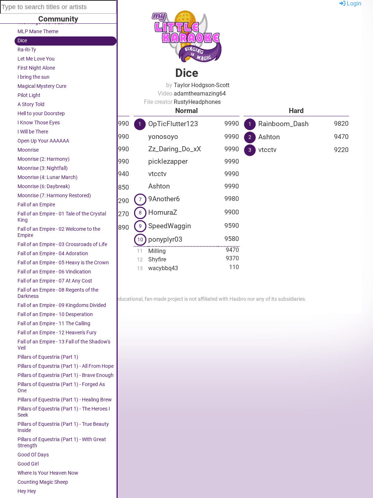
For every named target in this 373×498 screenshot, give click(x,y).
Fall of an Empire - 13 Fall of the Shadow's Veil (63, 345)
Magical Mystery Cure (41, 86)
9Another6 (164, 199)
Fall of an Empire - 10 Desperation (55, 314)
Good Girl (28, 464)
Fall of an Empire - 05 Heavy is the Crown (63, 263)
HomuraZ (162, 212)
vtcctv (157, 174)
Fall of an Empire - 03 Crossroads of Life (62, 244)
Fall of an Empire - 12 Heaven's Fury (57, 333)
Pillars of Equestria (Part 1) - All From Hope (65, 366)
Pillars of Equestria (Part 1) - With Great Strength (61, 442)
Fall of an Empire (36, 205)
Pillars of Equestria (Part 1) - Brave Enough (65, 375)
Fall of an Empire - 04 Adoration (52, 253)
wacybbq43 (163, 268)
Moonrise (28, 150)
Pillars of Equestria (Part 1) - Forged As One (61, 387)
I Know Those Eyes (38, 123)
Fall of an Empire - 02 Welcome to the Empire (58, 232)
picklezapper (168, 161)
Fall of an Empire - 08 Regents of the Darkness (57, 293)
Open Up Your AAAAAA (43, 141)
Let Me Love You (36, 59)
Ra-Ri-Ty (26, 50)
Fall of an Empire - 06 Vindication (54, 272)
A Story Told (30, 104)
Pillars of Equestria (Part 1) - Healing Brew (64, 400)
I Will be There (32, 132)
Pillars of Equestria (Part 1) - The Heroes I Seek (63, 412)
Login (353, 3)
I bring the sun (33, 77)
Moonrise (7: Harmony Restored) (54, 195)
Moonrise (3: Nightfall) (42, 168)
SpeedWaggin (169, 226)
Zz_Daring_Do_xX (174, 149)
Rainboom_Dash (283, 124)
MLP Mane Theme (37, 31)
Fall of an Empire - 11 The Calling (53, 323)
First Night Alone (36, 68)
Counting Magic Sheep (42, 482)
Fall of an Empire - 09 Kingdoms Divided (61, 305)
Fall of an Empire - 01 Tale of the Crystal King (61, 217)
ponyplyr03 (165, 239)
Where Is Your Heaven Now (47, 473)
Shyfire (157, 259)
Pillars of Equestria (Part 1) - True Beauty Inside (63, 427)
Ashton (159, 186)
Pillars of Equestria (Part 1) (47, 357)
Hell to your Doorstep (41, 113)
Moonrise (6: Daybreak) (43, 186)
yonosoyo (163, 136)
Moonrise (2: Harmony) (43, 159)
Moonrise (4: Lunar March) (47, 177)
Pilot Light (28, 95)
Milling (157, 251)
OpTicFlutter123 (173, 124)
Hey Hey (26, 491)
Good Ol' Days (33, 455)
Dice (22, 41)
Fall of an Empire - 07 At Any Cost (54, 281)
